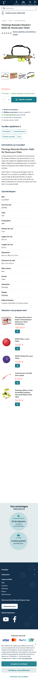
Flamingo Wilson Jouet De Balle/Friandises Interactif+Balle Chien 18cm (24, 393)
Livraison (18, 538)
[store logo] (7, 2)
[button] (35, 3)
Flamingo (5, 295)
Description (7, 131)
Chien (10, 20)
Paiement (5, 589)
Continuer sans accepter (19, 676)
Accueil (4, 20)
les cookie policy (27, 658)
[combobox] (19, 8)
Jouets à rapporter (19, 20)
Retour (4, 591)
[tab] (7, 131)
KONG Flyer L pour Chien (22, 340)
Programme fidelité (18, 518)
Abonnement (6, 594)
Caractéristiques (19, 131)
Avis (19, 137)
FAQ (3, 583)
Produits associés (9, 137)
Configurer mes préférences (19, 670)
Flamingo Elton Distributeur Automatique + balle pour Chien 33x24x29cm (23, 320)
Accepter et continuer (19, 664)
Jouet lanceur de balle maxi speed (23, 374)
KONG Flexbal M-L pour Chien (24, 357)
